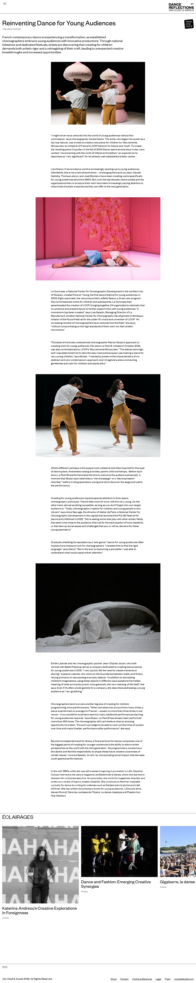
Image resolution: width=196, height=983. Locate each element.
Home (4, 966)
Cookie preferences (142, 978)
